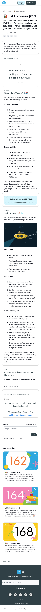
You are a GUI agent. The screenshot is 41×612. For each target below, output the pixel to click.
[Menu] (38, 2)
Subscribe (31, 3)
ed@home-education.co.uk (20, 415)
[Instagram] (25, 595)
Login (21, 3)
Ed (4, 11)
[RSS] (31, 595)
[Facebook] (20, 595)
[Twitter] (10, 595)
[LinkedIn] (15, 595)
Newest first (30, 424)
